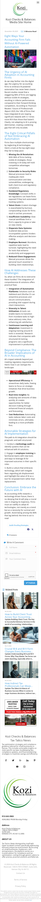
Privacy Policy (20, 886)
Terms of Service (20, 880)
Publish (31, 583)
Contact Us (20, 873)
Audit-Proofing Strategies (18, 525)
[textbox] (20, 20)
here (30, 900)
